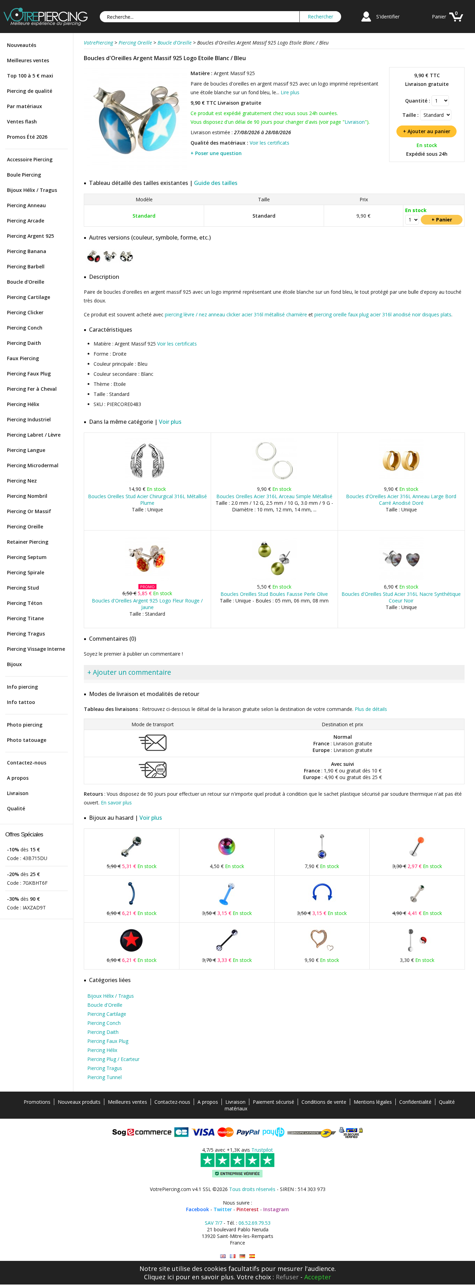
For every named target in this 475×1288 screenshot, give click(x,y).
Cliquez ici (159, 1277)
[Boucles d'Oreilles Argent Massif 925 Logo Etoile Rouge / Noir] (94, 262)
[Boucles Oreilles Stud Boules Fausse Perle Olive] (274, 579)
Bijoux (14, 664)
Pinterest (247, 1209)
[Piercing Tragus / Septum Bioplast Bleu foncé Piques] (322, 905)
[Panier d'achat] (456, 22)
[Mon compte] (366, 22)
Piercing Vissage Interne (36, 649)
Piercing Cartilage (28, 297)
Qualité (16, 808)
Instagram (276, 1209)
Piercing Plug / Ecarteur (113, 1059)
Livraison (18, 793)
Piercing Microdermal (32, 465)
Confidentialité (415, 1102)
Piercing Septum (27, 557)
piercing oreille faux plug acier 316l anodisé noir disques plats (382, 314)
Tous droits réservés (252, 1189)
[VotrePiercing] (45, 24)
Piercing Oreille (25, 526)
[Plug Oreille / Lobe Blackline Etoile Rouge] (131, 952)
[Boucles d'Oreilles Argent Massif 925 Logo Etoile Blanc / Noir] (126, 262)
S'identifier (388, 16)
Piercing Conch (24, 327)
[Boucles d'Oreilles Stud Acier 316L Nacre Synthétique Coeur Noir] (401, 579)
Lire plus (290, 92)
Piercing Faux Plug (29, 373)
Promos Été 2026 (27, 136)
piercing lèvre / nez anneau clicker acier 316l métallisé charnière (236, 314)
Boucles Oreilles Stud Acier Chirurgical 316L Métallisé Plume (147, 499)
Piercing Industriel (29, 419)
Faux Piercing (23, 358)
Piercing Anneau (26, 205)
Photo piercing (24, 724)
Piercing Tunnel (104, 1077)
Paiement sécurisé (273, 1102)
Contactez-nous (26, 762)
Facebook (197, 1209)
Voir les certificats (269, 142)
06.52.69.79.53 (255, 1223)
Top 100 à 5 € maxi (30, 75)
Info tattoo (21, 702)
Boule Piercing (24, 174)
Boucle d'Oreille (25, 281)
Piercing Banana (26, 251)
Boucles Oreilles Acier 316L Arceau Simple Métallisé (274, 496)
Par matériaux (24, 106)
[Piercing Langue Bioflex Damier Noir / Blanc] (226, 952)
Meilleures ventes (28, 60)
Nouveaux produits (79, 1102)
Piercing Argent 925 (30, 236)
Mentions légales (373, 1102)
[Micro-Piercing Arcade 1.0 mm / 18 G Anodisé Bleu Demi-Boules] (131, 905)
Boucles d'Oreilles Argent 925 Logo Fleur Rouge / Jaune (147, 603)
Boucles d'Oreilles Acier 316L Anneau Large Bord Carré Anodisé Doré (401, 499)
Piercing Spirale (25, 572)
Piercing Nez (22, 480)
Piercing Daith (24, 343)
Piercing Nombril (27, 496)
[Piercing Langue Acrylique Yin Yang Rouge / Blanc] (417, 952)
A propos (18, 778)
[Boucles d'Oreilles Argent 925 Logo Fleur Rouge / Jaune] (147, 579)
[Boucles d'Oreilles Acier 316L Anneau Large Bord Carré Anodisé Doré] (401, 481)
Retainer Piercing (27, 541)
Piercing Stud (23, 587)
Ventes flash (22, 121)
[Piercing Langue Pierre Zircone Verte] (131, 859)
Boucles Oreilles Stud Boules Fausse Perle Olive (274, 594)
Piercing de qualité (29, 91)
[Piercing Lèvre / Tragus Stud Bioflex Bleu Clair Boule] (226, 905)
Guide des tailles (216, 183)
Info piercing (22, 686)
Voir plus (170, 422)
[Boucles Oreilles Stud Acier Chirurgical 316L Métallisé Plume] (147, 481)
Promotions (37, 1102)
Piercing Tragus (26, 633)
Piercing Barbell (26, 266)
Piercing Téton (24, 603)
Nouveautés (21, 45)
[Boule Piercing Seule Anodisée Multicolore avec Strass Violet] (226, 859)
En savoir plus (116, 802)
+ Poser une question (216, 153)
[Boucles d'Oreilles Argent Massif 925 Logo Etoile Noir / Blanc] (110, 262)
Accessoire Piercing (30, 159)
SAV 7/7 (213, 1223)
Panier (439, 16)
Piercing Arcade (25, 220)
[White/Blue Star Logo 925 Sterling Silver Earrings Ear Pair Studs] (223, 1256)
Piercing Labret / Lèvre (34, 434)
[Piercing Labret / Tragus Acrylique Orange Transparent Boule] (417, 859)
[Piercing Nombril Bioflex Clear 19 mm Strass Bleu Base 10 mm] (322, 859)
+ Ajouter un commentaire (129, 672)
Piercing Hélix (23, 404)
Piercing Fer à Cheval (32, 389)
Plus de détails (371, 709)
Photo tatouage (26, 740)
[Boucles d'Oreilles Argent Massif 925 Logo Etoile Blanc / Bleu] (136, 170)
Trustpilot (262, 1150)
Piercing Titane (25, 618)
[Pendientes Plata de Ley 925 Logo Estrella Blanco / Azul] (252, 1256)
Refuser (287, 1277)
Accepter (317, 1277)
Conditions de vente (323, 1102)
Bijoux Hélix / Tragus (32, 190)
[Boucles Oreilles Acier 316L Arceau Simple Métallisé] (274, 481)
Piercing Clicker (25, 312)
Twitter (223, 1209)
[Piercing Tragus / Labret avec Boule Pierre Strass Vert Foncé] (417, 905)
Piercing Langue (26, 450)
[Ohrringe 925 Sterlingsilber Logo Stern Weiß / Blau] (242, 1256)
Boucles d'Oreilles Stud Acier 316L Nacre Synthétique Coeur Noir (401, 597)
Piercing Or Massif (29, 511)
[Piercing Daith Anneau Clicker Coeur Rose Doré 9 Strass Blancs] (322, 952)
